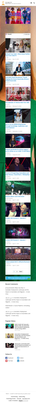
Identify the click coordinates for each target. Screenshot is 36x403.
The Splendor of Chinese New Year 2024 (17, 102)
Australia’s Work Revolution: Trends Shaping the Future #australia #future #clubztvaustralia (17, 79)
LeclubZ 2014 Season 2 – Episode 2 (15, 218)
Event (10, 34)
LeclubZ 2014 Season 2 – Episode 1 (15, 240)
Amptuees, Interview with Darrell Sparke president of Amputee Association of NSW (23, 346)
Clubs (6, 57)
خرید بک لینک (8, 298)
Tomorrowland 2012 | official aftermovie (17, 262)
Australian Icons (26, 398)
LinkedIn (22, 361)
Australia (7, 129)
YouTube (10, 361)
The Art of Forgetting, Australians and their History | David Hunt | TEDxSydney (17, 173)
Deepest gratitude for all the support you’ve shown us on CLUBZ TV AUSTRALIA (17, 150)
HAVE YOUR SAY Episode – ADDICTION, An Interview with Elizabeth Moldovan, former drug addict (22, 326)
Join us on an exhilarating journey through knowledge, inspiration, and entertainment (16, 125)
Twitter (22, 358)
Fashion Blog (22, 396)
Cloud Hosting (14, 396)
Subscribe (27, 34)
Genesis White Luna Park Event (14, 196)
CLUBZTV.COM (13, 393)
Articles (7, 82)
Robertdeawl (8, 305)
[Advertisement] (18, 377)
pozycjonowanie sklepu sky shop (14, 288)
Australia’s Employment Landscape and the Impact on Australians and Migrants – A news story (17, 292)
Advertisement (9, 198)
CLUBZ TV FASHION (13, 400)
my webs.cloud (26, 393)
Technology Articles (11, 398)
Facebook (10, 358)
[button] (31, 3)
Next (20, 271)
